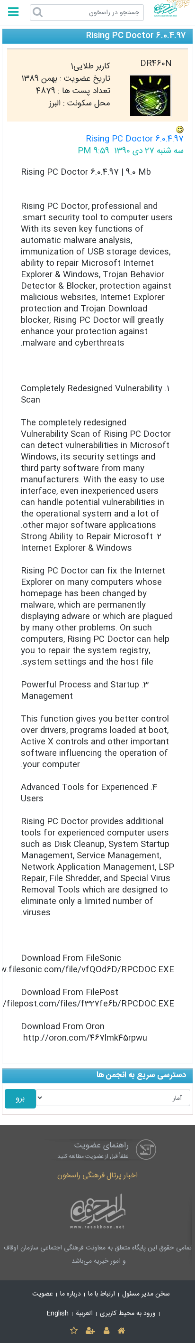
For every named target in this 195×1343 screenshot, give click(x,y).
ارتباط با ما (101, 1294)
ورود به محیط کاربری (128, 1313)
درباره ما (70, 1294)
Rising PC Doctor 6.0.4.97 (135, 139)
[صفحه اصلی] (121, 1331)
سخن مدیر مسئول (146, 1294)
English (58, 1313)
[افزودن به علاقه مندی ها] (73, 1331)
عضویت (42, 1294)
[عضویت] (90, 1331)
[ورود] (106, 1331)
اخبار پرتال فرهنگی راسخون (97, 1175)
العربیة (84, 1313)
